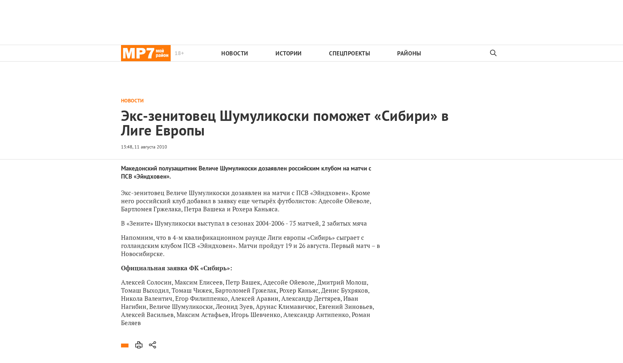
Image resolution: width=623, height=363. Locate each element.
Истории (288, 53)
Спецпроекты (349, 53)
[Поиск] (493, 53)
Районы (409, 53)
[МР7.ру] (146, 53)
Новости (234, 53)
